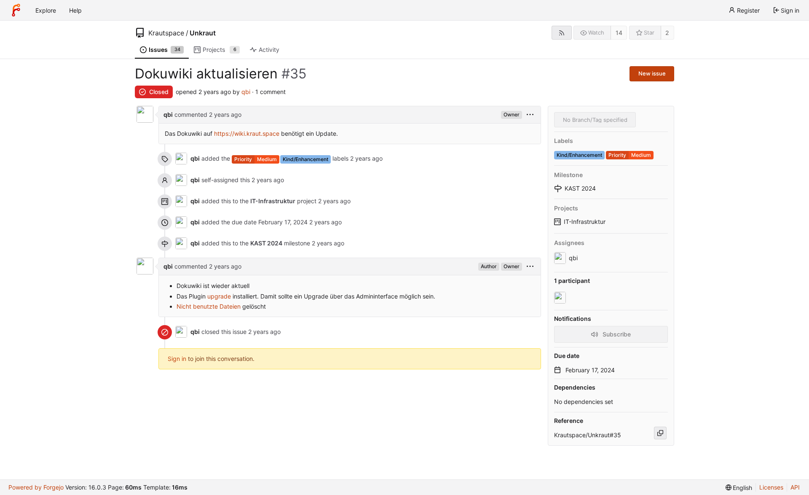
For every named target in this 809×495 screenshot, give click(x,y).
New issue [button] (652, 73)
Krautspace (166, 33)
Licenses (771, 487)
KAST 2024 (266, 243)
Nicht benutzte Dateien (209, 306)
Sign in (177, 358)
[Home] (16, 10)
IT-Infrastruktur (584, 221)
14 (619, 32)
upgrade (219, 296)
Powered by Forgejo (36, 487)
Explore (45, 10)
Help (75, 10)
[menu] (530, 114)
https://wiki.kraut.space (246, 133)
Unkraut (203, 33)
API (795, 487)
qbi (245, 91)
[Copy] (660, 433)
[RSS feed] (561, 33)
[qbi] (561, 297)
